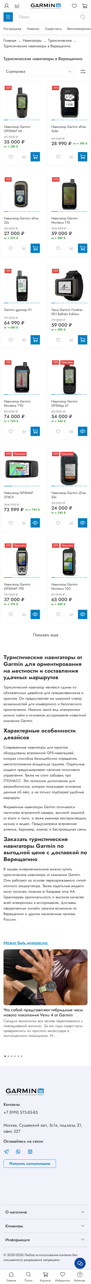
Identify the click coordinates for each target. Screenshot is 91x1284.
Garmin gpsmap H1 (18, 309)
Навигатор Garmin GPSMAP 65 (17, 128)
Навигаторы (32, 40)
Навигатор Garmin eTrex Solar (68, 128)
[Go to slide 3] (15, 118)
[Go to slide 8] (38, 118)
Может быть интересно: (26, 943)
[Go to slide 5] (24, 118)
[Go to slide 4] (19, 118)
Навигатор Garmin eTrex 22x (68, 494)
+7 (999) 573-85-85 (21, 1112)
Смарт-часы (53, 28)
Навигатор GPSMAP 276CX (18, 494)
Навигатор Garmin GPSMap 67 (64, 403)
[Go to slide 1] (6, 118)
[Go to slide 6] (29, 118)
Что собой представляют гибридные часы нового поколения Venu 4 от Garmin (43, 1012)
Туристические (60, 40)
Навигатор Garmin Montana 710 (64, 220)
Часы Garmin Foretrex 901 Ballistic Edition (67, 311)
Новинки (33, 28)
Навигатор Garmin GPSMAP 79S (17, 586)
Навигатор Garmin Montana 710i (17, 403)
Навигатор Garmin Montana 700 (64, 586)
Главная (10, 40)
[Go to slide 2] (10, 118)
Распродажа (12, 28)
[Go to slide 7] (33, 118)
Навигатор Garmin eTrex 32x (21, 220)
